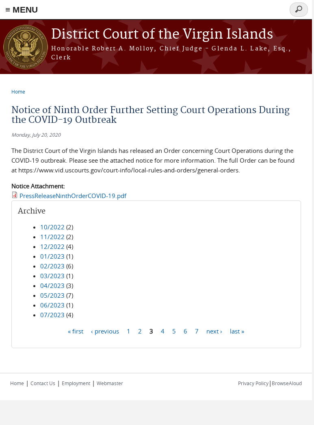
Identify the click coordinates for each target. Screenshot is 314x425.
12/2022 (52, 246)
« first (75, 331)
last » (237, 331)
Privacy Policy (253, 383)
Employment (76, 383)
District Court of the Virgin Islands (162, 34)
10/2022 (52, 227)
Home (18, 91)
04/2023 (52, 285)
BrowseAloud (287, 383)
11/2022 (52, 237)
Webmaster (110, 383)
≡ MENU (21, 9)
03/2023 (52, 276)
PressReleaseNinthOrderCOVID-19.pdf (72, 196)
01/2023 (52, 256)
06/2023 (52, 305)
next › (214, 331)
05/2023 (52, 295)
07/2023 (52, 315)
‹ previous (105, 331)
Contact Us (42, 383)
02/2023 (52, 266)
